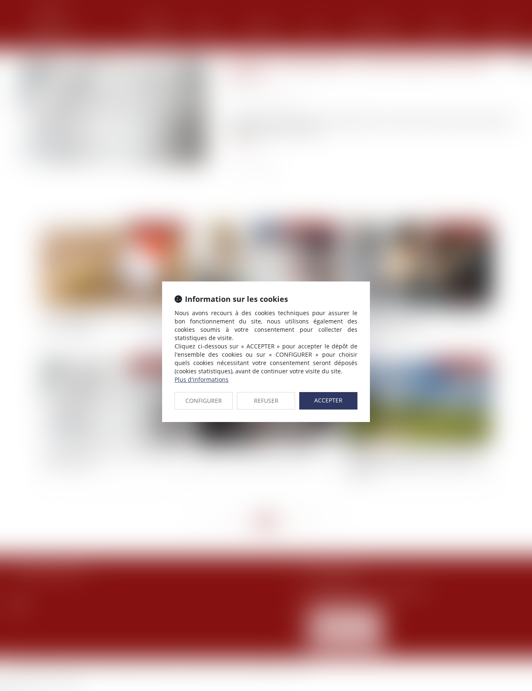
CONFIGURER (203, 401)
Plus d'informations (202, 379)
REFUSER (266, 401)
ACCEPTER (328, 400)
